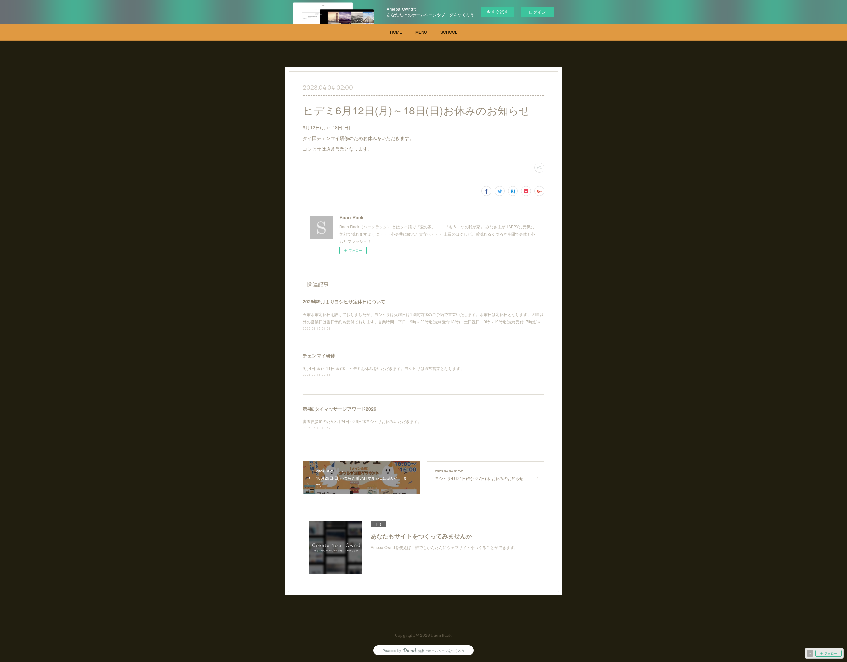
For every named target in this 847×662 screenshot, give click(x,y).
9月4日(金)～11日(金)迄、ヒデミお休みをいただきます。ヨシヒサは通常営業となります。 (383, 368)
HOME (396, 32)
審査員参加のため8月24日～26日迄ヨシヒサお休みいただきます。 (362, 421)
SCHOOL (448, 32)
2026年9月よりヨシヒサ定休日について (344, 301)
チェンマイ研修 (319, 355)
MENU (421, 32)
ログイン (537, 12)
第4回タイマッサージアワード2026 (339, 408)
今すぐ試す (497, 11)
